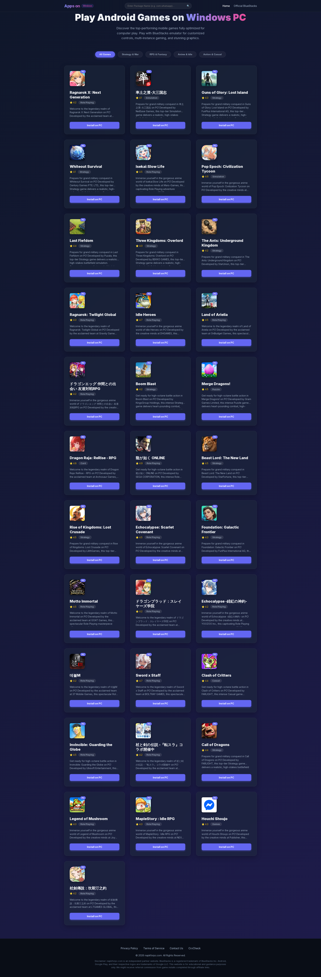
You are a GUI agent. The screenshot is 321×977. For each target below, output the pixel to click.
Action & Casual (212, 54)
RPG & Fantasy (158, 54)
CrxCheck (194, 948)
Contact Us (176, 948)
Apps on (78, 6)
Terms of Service (153, 948)
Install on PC (94, 125)
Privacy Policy (129, 948)
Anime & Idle (185, 54)
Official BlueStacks (245, 6)
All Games (105, 54)
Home (226, 6)
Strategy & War (130, 54)
